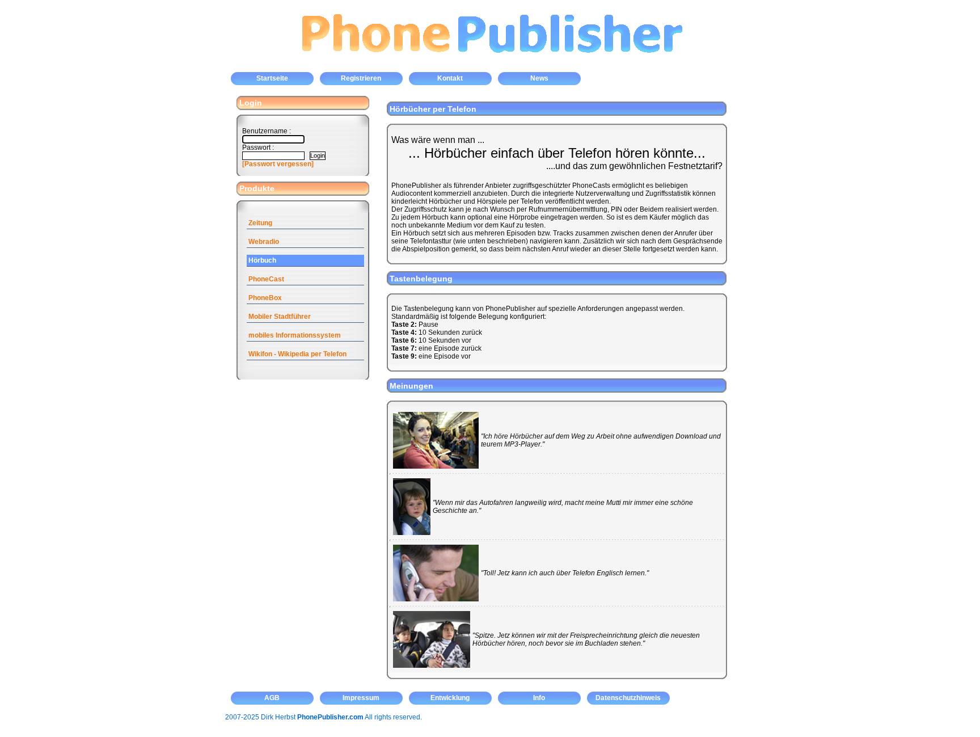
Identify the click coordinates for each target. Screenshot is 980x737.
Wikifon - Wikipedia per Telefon (297, 354)
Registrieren (361, 78)
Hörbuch (262, 260)
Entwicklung (450, 698)
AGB (272, 698)
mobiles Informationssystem (294, 335)
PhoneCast (266, 279)
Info (539, 698)
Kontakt (450, 78)
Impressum (361, 698)
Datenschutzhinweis (628, 698)
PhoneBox (265, 298)
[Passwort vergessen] (278, 164)
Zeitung (260, 223)
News (539, 78)
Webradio (263, 242)
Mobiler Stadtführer (279, 317)
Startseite (272, 78)
